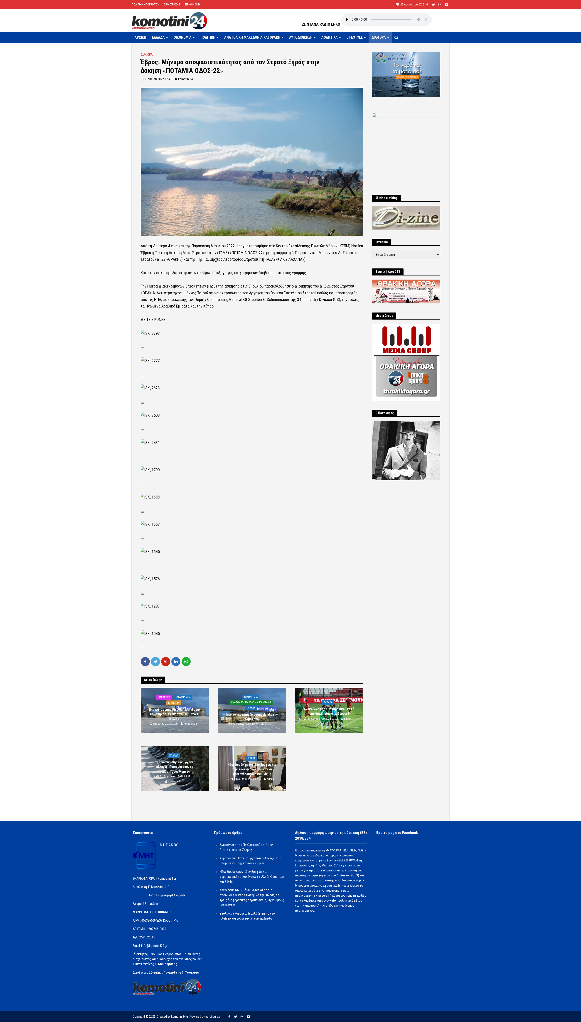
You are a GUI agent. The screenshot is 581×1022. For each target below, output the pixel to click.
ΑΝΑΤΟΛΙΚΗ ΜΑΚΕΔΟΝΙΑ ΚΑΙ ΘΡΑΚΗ (252, 37)
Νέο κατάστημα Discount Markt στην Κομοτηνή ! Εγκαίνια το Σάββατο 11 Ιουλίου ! (175, 714)
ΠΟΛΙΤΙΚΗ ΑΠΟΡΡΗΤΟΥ (145, 4)
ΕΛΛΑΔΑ (158, 37)
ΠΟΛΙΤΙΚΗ (207, 37)
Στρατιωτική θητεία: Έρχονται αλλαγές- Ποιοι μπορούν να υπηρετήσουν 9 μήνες (174, 767)
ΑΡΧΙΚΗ (140, 37)
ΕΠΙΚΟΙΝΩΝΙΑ (192, 4)
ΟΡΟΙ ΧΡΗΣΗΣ (172, 4)
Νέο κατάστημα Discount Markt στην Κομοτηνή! (252, 717)
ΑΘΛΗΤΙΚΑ (329, 37)
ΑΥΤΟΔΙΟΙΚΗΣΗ (301, 37)
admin (268, 724)
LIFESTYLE (355, 37)
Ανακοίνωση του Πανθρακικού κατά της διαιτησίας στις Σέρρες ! (329, 711)
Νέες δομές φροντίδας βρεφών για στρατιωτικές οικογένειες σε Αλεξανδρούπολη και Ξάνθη (252, 769)
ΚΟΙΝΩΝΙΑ (173, 703)
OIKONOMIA (183, 37)
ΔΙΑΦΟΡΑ (379, 37)
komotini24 (185, 79)
